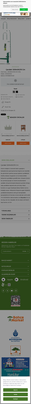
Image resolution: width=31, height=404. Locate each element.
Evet (24, 9)
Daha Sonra (15, 9)
